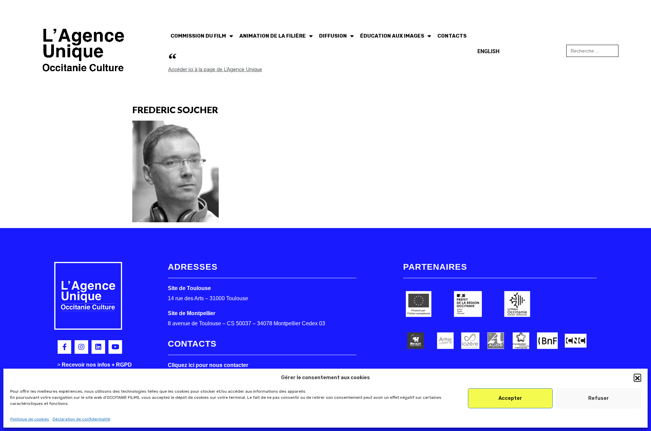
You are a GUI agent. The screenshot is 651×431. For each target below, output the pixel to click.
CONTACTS (452, 36)
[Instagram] (81, 347)
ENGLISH (488, 51)
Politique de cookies (29, 419)
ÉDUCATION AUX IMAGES (392, 36)
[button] (637, 377)
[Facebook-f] (64, 347)
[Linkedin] (98, 347)
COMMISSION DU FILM (198, 36)
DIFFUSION (333, 36)
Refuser (598, 398)
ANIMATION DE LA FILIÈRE (272, 36)
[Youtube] (115, 347)
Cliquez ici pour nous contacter (208, 365)
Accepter (510, 398)
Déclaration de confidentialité (81, 419)
